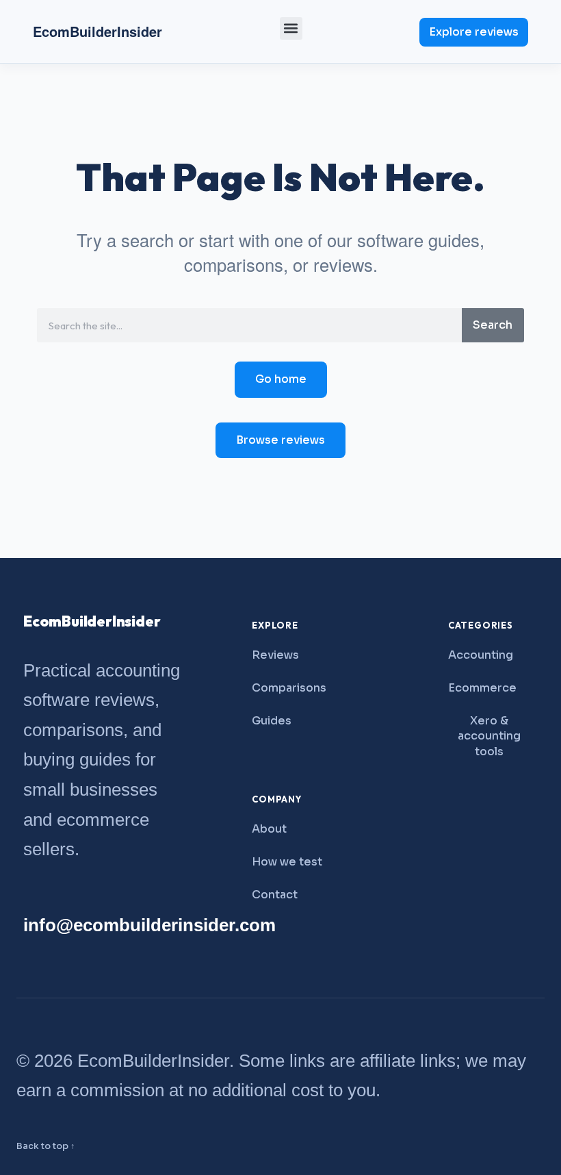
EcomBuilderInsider (97, 31)
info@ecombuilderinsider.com (149, 925)
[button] (291, 28)
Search (492, 325)
